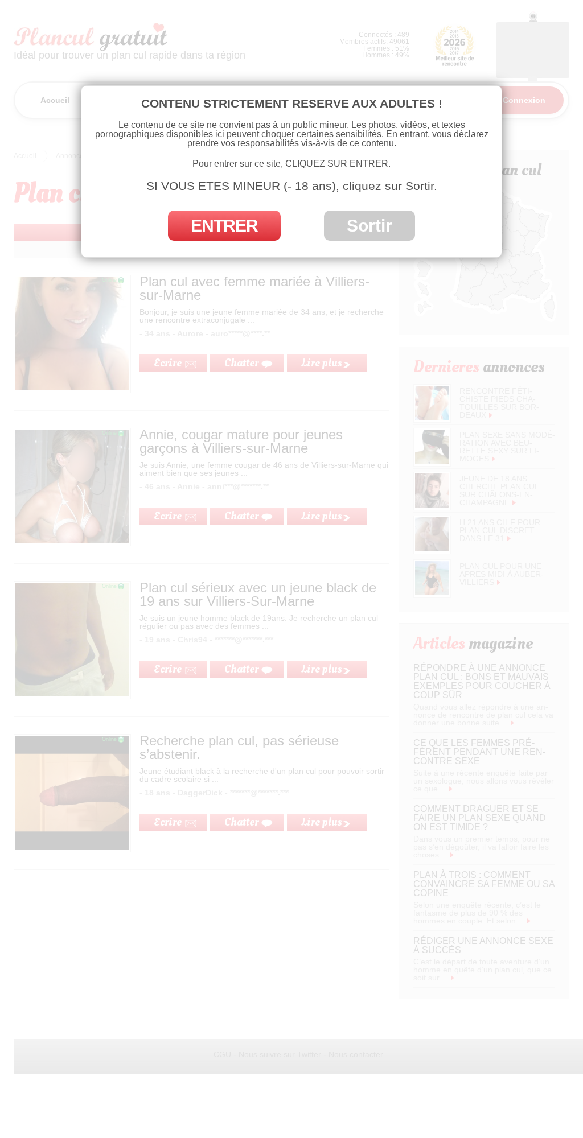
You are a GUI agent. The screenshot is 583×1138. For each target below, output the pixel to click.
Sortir (369, 225)
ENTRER (224, 225)
